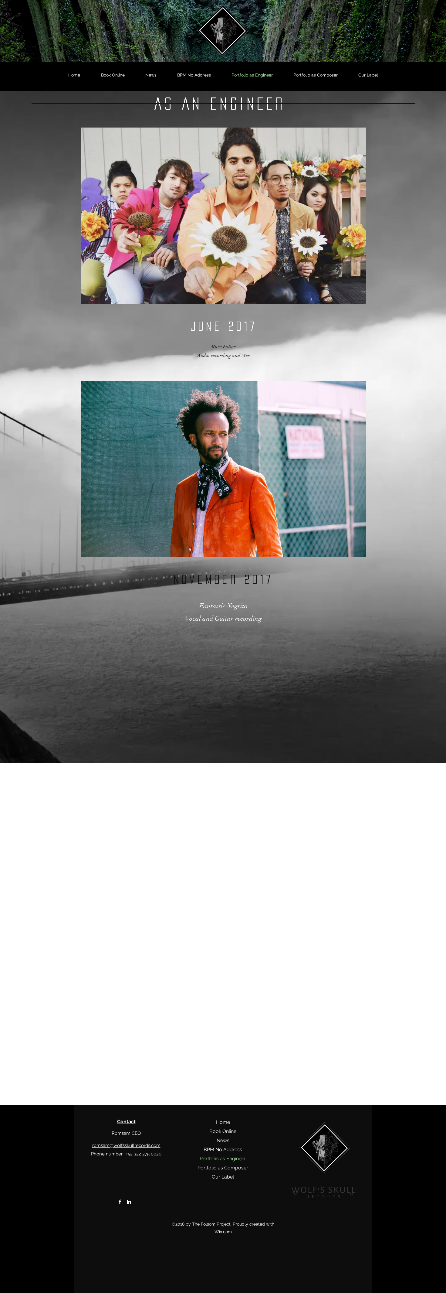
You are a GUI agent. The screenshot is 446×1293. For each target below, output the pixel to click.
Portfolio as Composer (223, 1168)
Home (223, 1122)
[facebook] (120, 1202)
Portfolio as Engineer (223, 1159)
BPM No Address (223, 1149)
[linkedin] (129, 1202)
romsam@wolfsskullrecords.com (126, 1145)
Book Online (222, 1131)
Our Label (223, 1177)
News (223, 1140)
